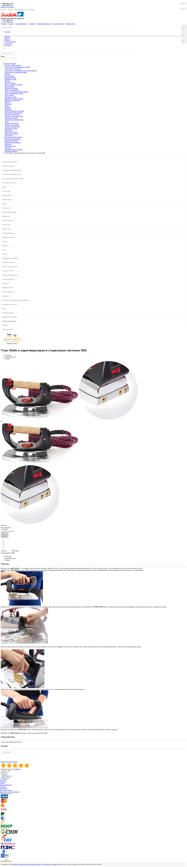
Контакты (8, 45)
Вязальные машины (11, 141)
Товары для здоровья (12, 123)
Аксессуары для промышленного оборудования (20, 70)
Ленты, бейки (9, 95)
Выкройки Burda (10, 77)
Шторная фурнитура (11, 134)
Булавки (7, 74)
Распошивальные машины (13, 149)
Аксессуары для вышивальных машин (17, 67)
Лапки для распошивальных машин (16, 91)
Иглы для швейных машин (13, 84)
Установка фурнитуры (12, 127)
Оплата (11, 24)
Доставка (3, 9)
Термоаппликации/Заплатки (14, 120)
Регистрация (9, 7)
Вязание (7, 81)
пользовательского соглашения (48, 864)
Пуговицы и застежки (12, 114)
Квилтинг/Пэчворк (11, 88)
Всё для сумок (9, 76)
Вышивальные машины (12, 139)
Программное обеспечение (14, 112)
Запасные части (10, 83)
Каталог (7, 32)
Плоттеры (8, 148)
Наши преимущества (20, 9)
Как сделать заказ (58, 24)
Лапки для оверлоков (12, 90)
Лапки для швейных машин (14, 93)
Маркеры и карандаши (12, 100)
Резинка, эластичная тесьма (14, 116)
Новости (7, 40)
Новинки (8, 107)
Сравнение (5, 534)
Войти (3, 7)
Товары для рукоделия (12, 125)
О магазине (8, 43)
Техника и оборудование (9, 321)
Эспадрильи (9, 135)
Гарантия (10, 9)
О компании (31, 9)
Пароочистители (10, 146)
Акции (7, 38)
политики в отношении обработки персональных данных (26, 864)
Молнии (7, 102)
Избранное (5, 536)
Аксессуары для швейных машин (16, 72)
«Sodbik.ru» (17, 769)
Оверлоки (8, 144)
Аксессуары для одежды (13, 69)
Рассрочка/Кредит (21, 24)
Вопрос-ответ (70, 24)
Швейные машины (11, 151)
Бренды (7, 36)
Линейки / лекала (10, 97)
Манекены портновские (13, 142)
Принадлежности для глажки (14, 111)
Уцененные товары (11, 128)
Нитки (7, 105)
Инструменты (9, 86)
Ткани (7, 121)
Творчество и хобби (11, 118)
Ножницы (8, 109)
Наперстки (8, 104)
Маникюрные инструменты (14, 98)
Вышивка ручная (10, 79)
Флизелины (8, 130)
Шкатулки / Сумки (11, 132)
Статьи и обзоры (10, 42)
